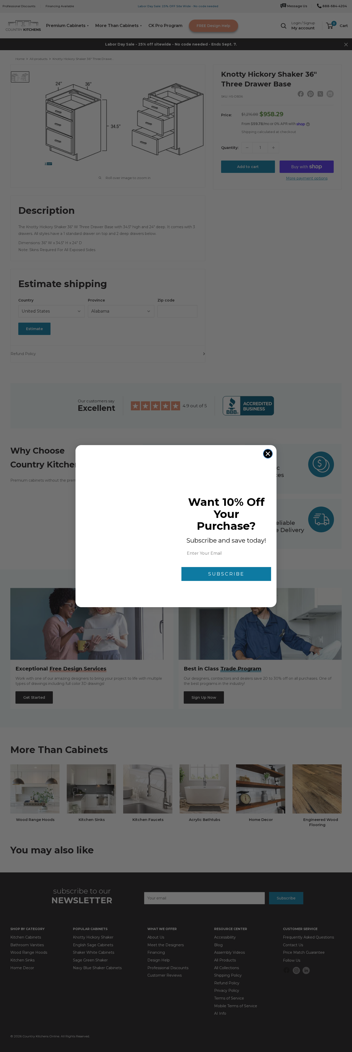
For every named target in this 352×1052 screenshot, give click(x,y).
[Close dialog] (267, 453)
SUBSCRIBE (226, 574)
